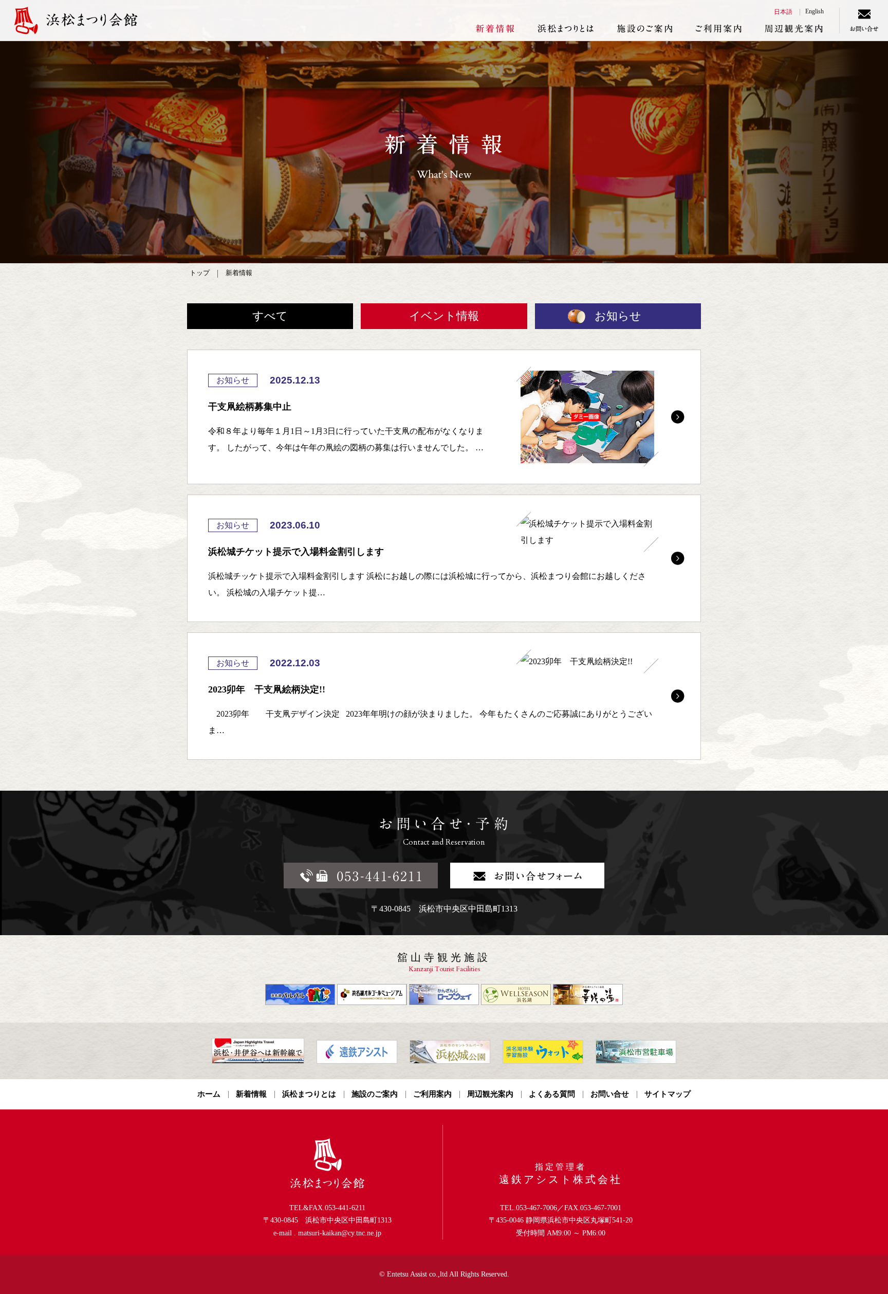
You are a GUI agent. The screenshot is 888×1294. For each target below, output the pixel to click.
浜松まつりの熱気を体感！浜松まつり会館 (103, 20)
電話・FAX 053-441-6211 (361, 875)
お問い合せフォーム (527, 875)
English (814, 11)
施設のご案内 (645, 28)
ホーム (208, 1094)
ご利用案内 (718, 28)
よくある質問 (552, 1094)
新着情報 (494, 28)
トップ (200, 273)
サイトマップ (667, 1094)
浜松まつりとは (565, 28)
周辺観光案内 (794, 28)
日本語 (783, 11)
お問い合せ (863, 20)
